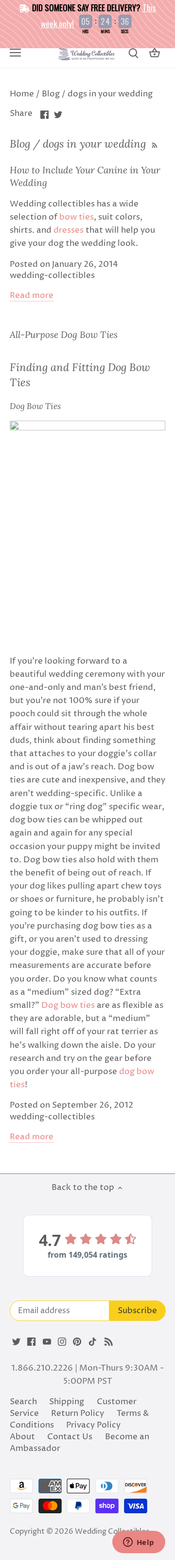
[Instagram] (62, 1342)
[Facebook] (31, 1342)
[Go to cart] (154, 53)
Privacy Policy (93, 1425)
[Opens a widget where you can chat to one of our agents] (138, 1543)
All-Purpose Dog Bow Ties (64, 334)
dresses (68, 230)
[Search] (133, 53)
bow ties (76, 217)
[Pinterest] (77, 1342)
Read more (31, 295)
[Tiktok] (92, 1342)
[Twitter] (16, 1342)
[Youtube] (47, 1342)
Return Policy (77, 1413)
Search (23, 1402)
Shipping (66, 1402)
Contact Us (69, 1437)
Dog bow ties (68, 1005)
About (22, 1437)
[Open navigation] (15, 52)
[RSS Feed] (153, 143)
